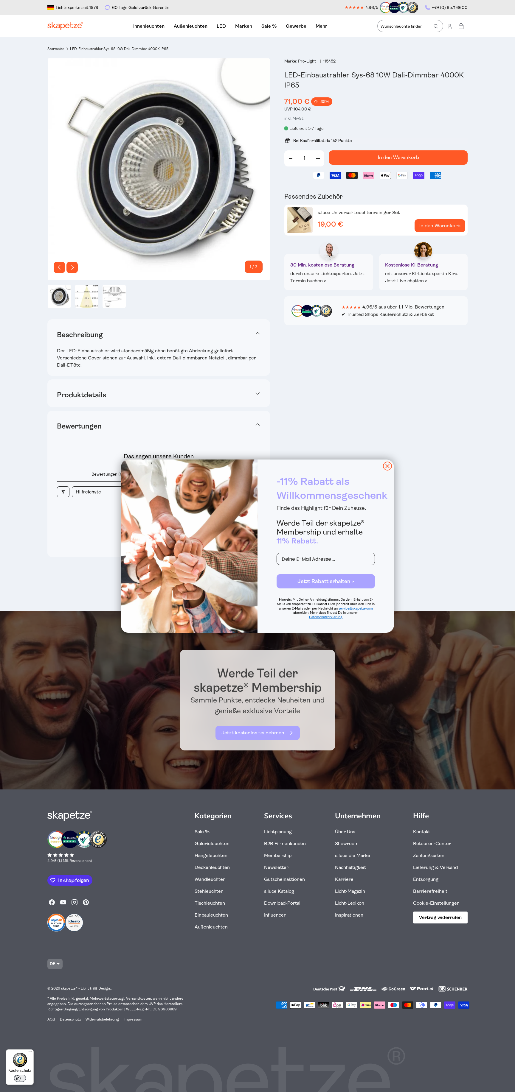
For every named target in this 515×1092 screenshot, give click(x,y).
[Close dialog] (387, 466)
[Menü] (30, 1053)
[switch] (20, 1078)
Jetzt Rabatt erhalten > (325, 581)
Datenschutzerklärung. (326, 617)
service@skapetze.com (356, 608)
